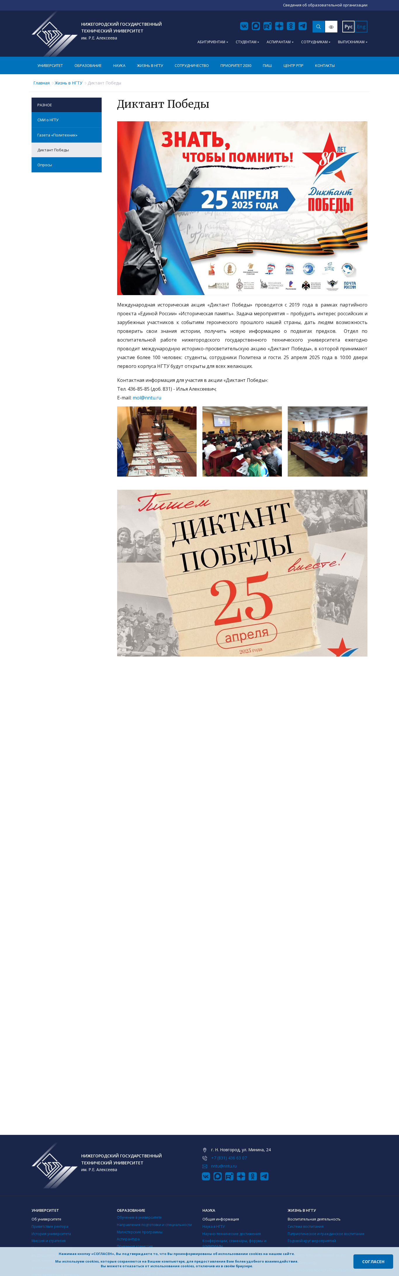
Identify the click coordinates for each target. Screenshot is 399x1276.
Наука (119, 65)
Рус (349, 26)
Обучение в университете (139, 1217)
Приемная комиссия (135, 1246)
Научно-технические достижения (231, 1233)
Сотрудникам (314, 41)
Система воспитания (306, 1226)
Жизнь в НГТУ (150, 65)
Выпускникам (351, 41)
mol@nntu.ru (147, 397)
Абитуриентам (211, 41)
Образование (88, 65)
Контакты (325, 65)
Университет (50, 65)
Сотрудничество (192, 65)
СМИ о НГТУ (47, 119)
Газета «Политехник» (57, 135)
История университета (51, 1233)
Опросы (44, 164)
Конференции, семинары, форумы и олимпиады (234, 1243)
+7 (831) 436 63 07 (229, 1158)
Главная (41, 83)
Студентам (246, 41)
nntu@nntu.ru (224, 1166)
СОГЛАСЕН (373, 1261)
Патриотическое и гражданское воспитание (326, 1233)
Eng (361, 26)
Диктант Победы (53, 150)
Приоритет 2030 (236, 65)
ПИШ (267, 65)
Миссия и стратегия (49, 1240)
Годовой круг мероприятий (312, 1240)
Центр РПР (293, 65)
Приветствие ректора (50, 1226)
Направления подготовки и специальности (154, 1224)
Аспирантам (279, 41)
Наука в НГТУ (213, 1226)
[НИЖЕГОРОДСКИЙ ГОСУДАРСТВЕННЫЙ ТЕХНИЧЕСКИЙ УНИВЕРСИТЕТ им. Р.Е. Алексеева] (55, 34)
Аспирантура (128, 1239)
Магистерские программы (139, 1232)
